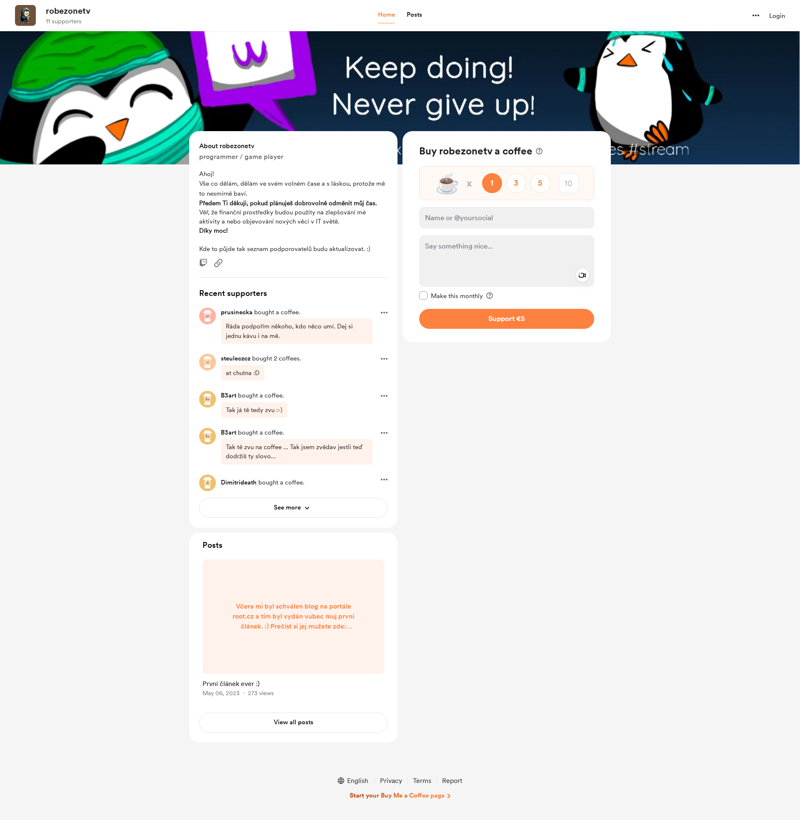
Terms (422, 781)
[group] (293, 629)
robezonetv (68, 11)
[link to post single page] (293, 629)
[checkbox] (451, 295)
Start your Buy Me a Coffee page (397, 795)
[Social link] (218, 263)
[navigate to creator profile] (25, 15)
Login (777, 16)
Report (452, 781)
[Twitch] (203, 263)
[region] (506, 236)
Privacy (391, 781)
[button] (386, 15)
